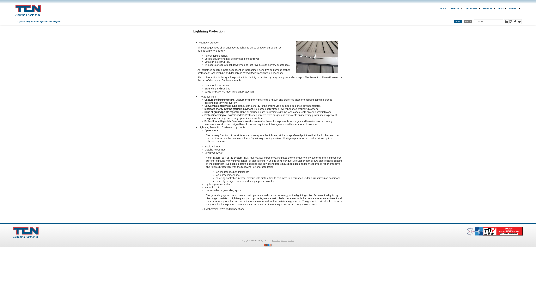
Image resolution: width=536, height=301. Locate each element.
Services (487, 9)
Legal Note (276, 241)
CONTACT (513, 9)
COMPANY (454, 9)
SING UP (468, 21)
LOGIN (457, 21)
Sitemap (284, 241)
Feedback (291, 241)
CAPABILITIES (471, 9)
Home (443, 9)
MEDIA (501, 9)
